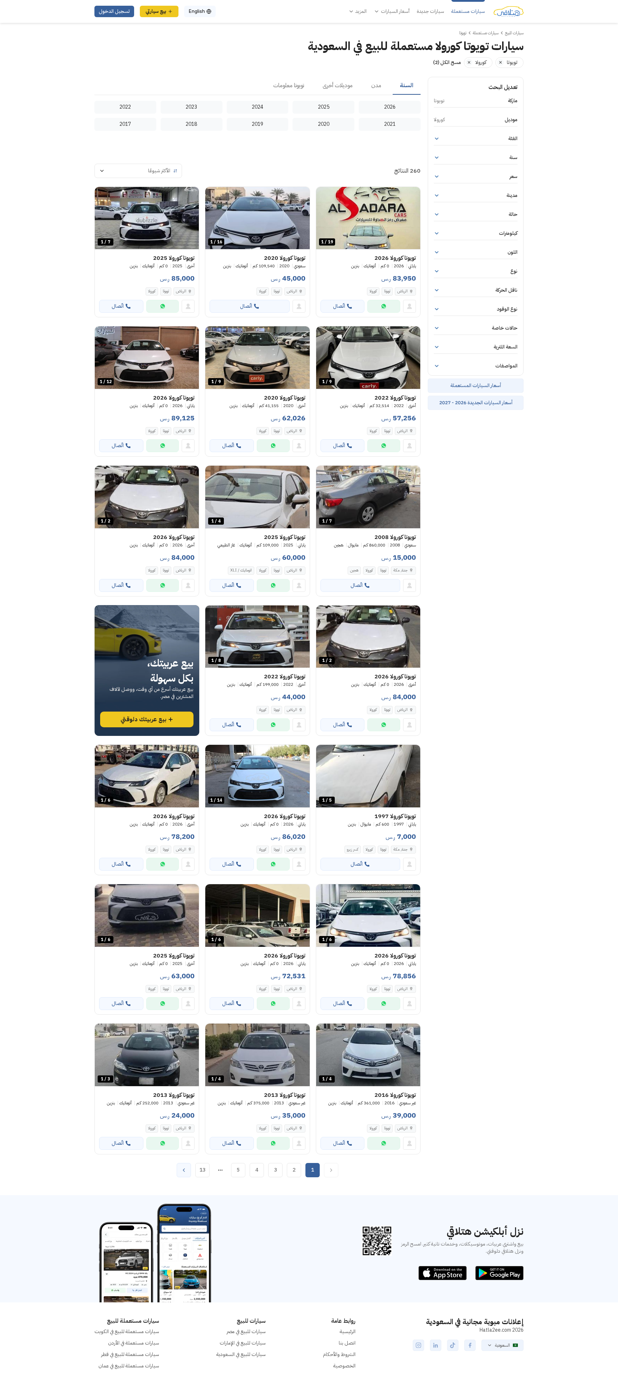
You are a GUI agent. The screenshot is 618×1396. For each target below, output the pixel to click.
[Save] (324, 195)
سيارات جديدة (430, 11)
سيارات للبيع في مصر (246, 1331)
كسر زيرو (352, 849)
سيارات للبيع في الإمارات (243, 1343)
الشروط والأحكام (339, 1354)
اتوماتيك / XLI (241, 570)
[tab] (407, 86)
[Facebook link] (470, 1345)
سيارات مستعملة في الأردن (133, 1343)
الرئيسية (347, 1331)
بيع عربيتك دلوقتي (143, 719)
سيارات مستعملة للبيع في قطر (130, 1354)
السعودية (502, 1345)
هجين (354, 570)
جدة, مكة (400, 570)
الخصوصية (344, 1366)
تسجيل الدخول (114, 11)
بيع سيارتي (156, 11)
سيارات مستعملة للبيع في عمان (128, 1366)
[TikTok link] (452, 1345)
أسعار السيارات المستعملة (475, 385)
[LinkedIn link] (435, 1345)
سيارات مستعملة (468, 11)
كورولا (373, 291)
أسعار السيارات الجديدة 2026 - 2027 (475, 402)
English (196, 11)
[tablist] (257, 86)
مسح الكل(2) (447, 62)
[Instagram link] (418, 1345)
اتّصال (339, 306)
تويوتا (387, 291)
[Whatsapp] (383, 306)
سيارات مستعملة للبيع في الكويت (126, 1331)
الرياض (292, 291)
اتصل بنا (347, 1343)
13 (202, 1170)
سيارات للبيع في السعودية (241, 1354)
